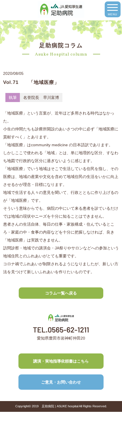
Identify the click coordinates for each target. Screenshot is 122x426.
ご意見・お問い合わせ (61, 382)
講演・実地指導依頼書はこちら (61, 361)
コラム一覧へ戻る (61, 293)
